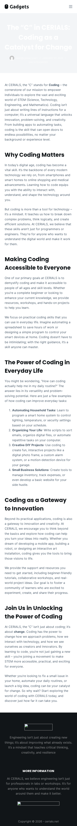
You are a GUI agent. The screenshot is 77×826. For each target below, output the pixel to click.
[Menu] (70, 6)
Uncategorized (38, 62)
